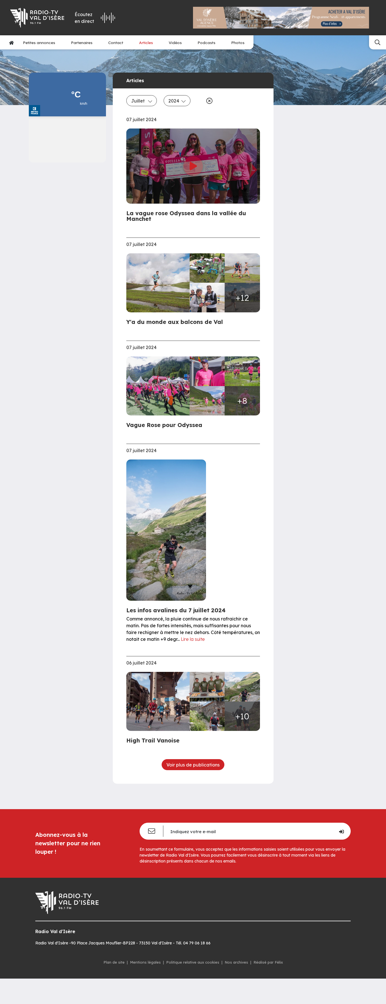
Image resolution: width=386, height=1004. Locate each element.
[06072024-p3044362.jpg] (242, 687)
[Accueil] (11, 42)
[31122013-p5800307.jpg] (207, 371)
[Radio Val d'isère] (37, 18)
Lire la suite (193, 639)
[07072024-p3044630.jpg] (207, 297)
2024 (173, 101)
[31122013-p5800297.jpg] (159, 385)
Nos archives (236, 962)
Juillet (138, 101)
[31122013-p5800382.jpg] (207, 401)
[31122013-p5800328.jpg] (242, 371)
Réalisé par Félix (268, 962)
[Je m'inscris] (341, 831)
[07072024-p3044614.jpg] (242, 268)
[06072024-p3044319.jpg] (207, 687)
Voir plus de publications (193, 765)
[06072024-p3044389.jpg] (207, 716)
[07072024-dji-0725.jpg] (207, 268)
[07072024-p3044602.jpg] (159, 282)
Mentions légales (145, 962)
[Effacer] (208, 101)
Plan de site (114, 962)
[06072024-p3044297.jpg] (159, 701)
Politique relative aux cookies (192, 962)
